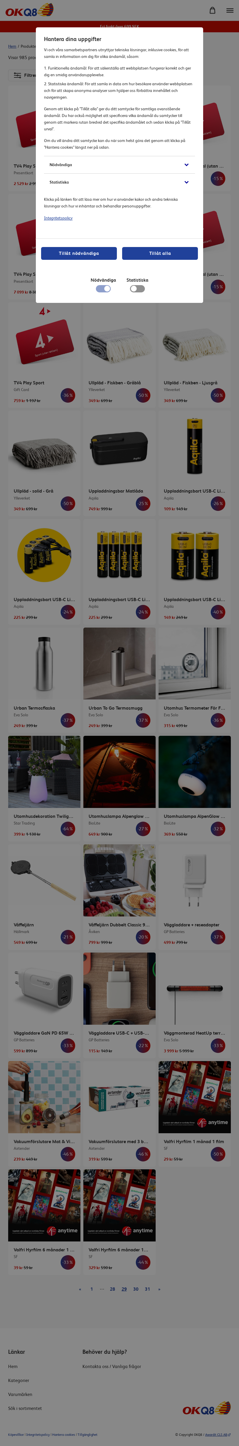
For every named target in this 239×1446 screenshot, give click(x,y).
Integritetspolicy (58, 218)
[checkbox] (137, 290)
